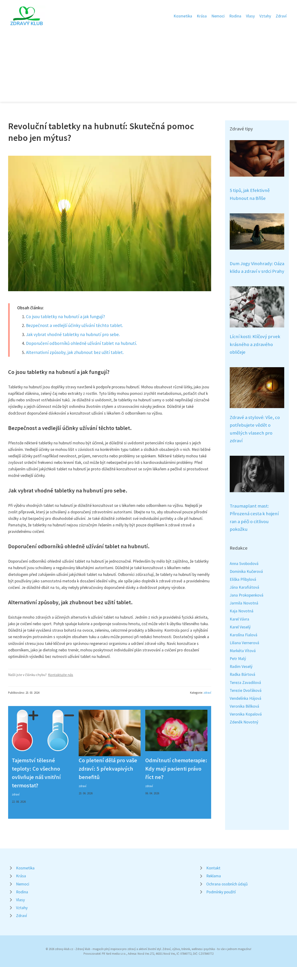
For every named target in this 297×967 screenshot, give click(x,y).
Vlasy (250, 16)
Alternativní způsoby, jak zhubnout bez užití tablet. (75, 352)
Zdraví (281, 16)
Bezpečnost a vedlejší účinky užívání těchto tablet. (74, 325)
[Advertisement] (148, 61)
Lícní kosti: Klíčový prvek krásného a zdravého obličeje (255, 344)
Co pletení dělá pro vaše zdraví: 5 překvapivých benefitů (108, 769)
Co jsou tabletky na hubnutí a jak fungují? (65, 316)
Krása (202, 16)
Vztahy (265, 16)
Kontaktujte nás (60, 675)
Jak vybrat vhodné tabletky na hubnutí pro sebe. (73, 334)
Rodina (235, 16)
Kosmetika (183, 16)
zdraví (207, 692)
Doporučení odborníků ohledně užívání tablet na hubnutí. (81, 343)
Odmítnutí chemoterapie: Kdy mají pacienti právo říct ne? (176, 769)
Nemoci (218, 16)
